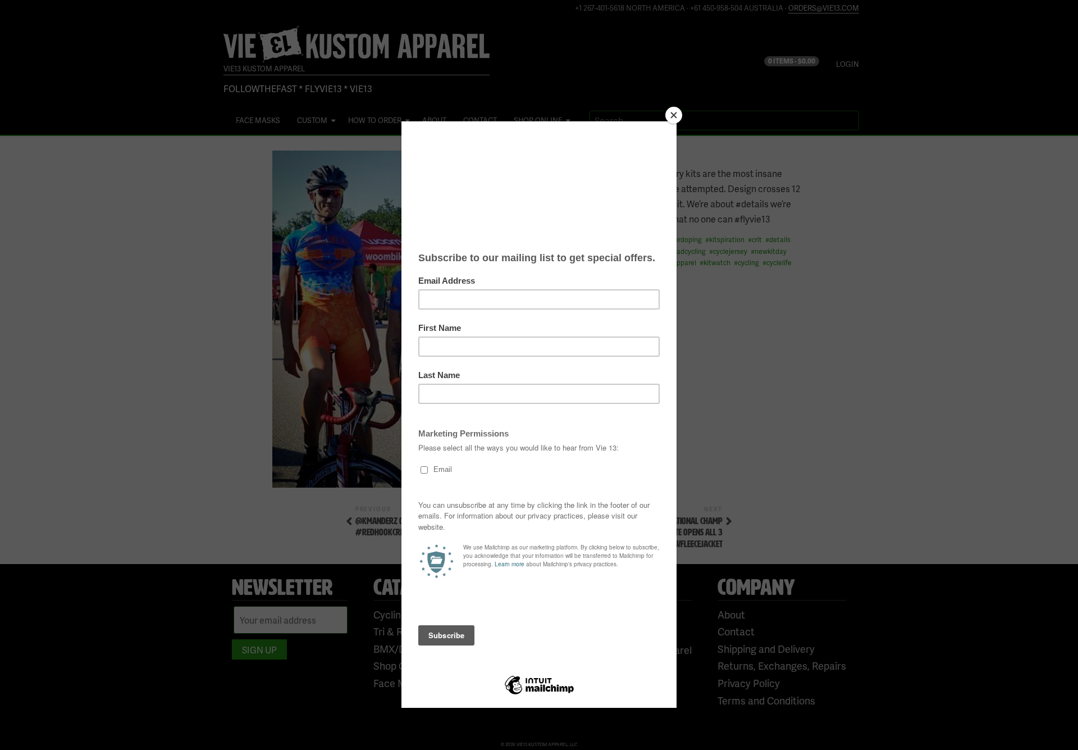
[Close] (673, 115)
